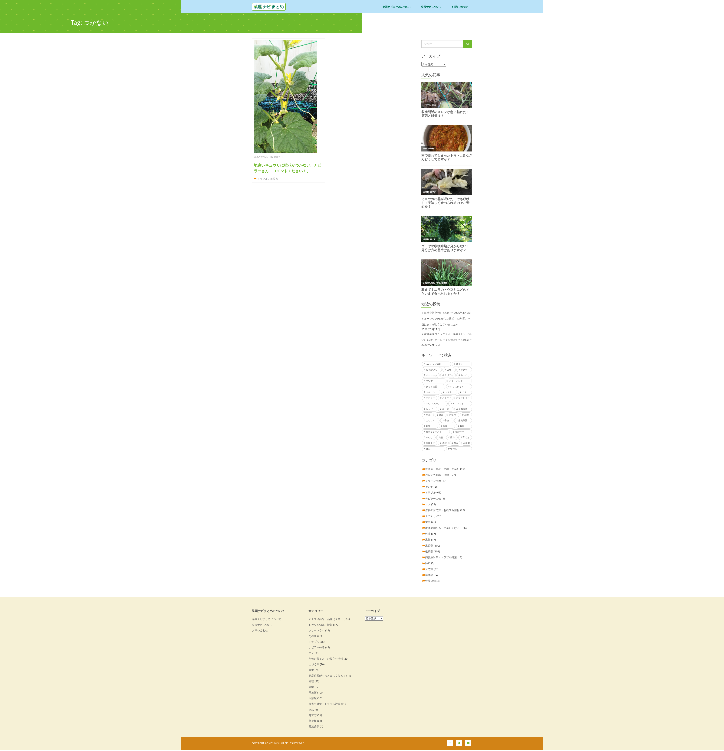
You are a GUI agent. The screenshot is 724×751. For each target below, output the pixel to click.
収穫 (453, 414)
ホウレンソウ (432, 403)
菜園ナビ (430, 443)
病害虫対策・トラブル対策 (441, 557)
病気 (427, 563)
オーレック (431, 375)
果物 (427, 539)
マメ (427, 504)
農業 (467, 443)
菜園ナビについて (431, 6)
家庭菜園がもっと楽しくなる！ (443, 528)
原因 (441, 414)
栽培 (462, 426)
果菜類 (274, 178)
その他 (429, 486)
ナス (464, 392)
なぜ (449, 369)
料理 (445, 426)
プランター (464, 397)
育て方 (465, 437)
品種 (466, 414)
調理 (444, 443)
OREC (459, 364)
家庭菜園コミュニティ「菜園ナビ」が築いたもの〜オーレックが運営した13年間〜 (446, 337)
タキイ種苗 (431, 386)
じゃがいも (431, 369)
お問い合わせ (460, 6)
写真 (428, 414)
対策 (428, 426)
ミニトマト (458, 403)
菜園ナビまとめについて (396, 6)
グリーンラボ (433, 481)
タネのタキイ (457, 386)
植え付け (459, 431)
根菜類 (429, 551)
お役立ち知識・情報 (437, 475)
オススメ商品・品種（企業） (442, 469)
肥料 (452, 437)
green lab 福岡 (433, 364)
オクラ (464, 369)
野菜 (428, 448)
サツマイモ (431, 380)
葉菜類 (429, 575)
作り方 (445, 409)
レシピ (429, 409)
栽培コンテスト (434, 431)
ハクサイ (446, 397)
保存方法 (462, 409)
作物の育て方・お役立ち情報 (442, 510)
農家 (456, 443)
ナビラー (430, 397)
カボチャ (448, 375)
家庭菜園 (462, 420)
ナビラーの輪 (433, 498)
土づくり (430, 420)
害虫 (446, 420)
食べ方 (453, 448)
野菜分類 (430, 581)
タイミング (457, 380)
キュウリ (465, 375)
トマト (448, 392)
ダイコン (430, 392)
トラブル (262, 178)
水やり (429, 437)
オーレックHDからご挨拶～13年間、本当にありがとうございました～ (445, 321)
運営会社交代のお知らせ (438, 312)
